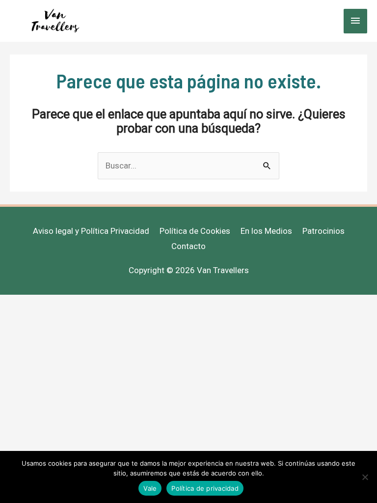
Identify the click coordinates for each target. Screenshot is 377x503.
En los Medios (266, 231)
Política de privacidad (205, 488)
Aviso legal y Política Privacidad (91, 231)
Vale (150, 488)
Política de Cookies (195, 231)
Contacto (188, 246)
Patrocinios (323, 231)
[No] (365, 477)
